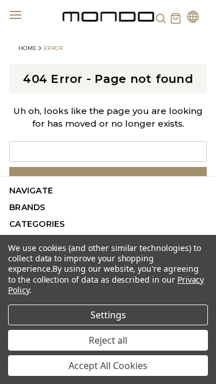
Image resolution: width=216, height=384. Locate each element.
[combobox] (108, 151)
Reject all (108, 340)
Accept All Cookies (108, 365)
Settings (108, 315)
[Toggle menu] (22, 14)
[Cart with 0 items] (175, 18)
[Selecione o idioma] (193, 18)
